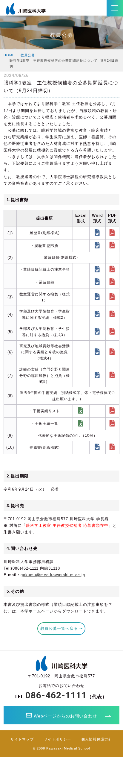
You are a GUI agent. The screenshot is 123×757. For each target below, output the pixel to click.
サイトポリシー (57, 739)
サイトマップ (22, 739)
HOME (9, 55)
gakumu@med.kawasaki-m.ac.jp (53, 575)
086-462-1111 (56, 695)
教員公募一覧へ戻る (59, 628)
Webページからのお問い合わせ (65, 716)
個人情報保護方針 (96, 739)
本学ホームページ (37, 611)
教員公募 (28, 55)
